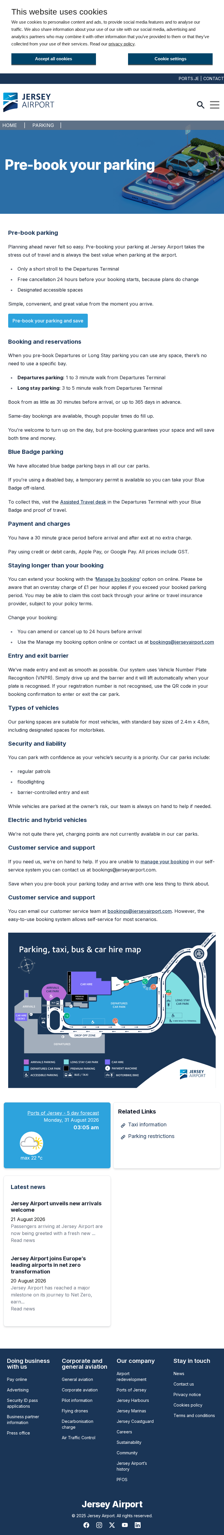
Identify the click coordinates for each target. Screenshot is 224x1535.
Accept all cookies (53, 58)
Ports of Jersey (131, 1389)
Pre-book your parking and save (48, 321)
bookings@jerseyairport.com (182, 642)
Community (127, 1452)
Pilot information (77, 1400)
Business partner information (23, 1419)
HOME (9, 125)
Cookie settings (170, 58)
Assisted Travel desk (83, 502)
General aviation (77, 1379)
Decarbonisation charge (77, 1424)
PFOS (122, 1479)
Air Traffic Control (78, 1437)
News (179, 1373)
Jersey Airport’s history (132, 1466)
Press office (18, 1432)
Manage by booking (117, 579)
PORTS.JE (189, 78)
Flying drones (75, 1410)
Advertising (18, 1389)
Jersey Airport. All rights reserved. (120, 1515)
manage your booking (165, 861)
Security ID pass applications (22, 1403)
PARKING (43, 125)
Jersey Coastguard (135, 1421)
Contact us (184, 1384)
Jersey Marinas (131, 1410)
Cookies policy (188, 1404)
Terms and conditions (194, 1415)
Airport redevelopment (131, 1376)
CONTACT (213, 78)
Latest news (28, 1186)
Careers (124, 1431)
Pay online (17, 1379)
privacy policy (121, 43)
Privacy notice (187, 1394)
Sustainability (129, 1442)
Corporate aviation (80, 1389)
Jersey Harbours (133, 1400)
